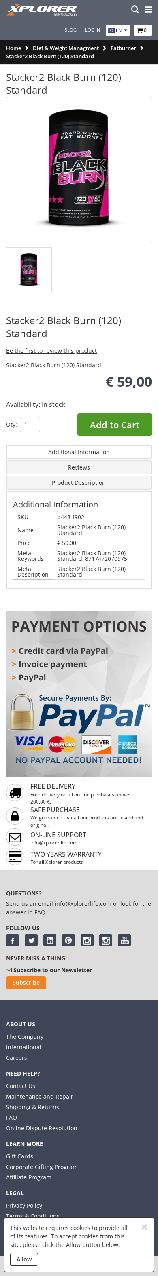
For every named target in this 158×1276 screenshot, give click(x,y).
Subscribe (26, 982)
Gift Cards (19, 1156)
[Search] (135, 10)
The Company (24, 1036)
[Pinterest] (68, 940)
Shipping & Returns (32, 1107)
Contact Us (20, 1086)
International (23, 1047)
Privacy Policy (24, 1205)
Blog (70, 30)
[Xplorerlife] (42, 13)
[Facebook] (12, 940)
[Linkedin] (49, 940)
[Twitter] (31, 940)
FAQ (11, 1117)
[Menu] (148, 10)
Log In (92, 30)
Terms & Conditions (33, 1216)
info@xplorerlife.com (53, 842)
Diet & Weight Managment (66, 48)
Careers (16, 1057)
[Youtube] (124, 940)
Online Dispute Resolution (41, 1128)
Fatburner (123, 48)
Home (13, 48)
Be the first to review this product (51, 350)
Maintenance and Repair (39, 1096)
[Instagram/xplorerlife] (87, 940)
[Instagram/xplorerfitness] (105, 940)
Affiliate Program (28, 1177)
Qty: (11, 424)
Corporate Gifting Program (42, 1167)
